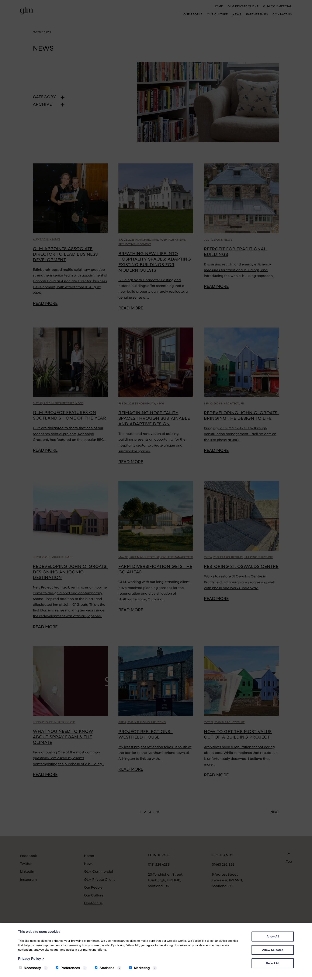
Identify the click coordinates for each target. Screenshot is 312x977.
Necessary (32, 968)
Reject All (273, 963)
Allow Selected (273, 949)
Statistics (107, 968)
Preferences (70, 968)
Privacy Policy (31, 958)
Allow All (273, 936)
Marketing (142, 968)
